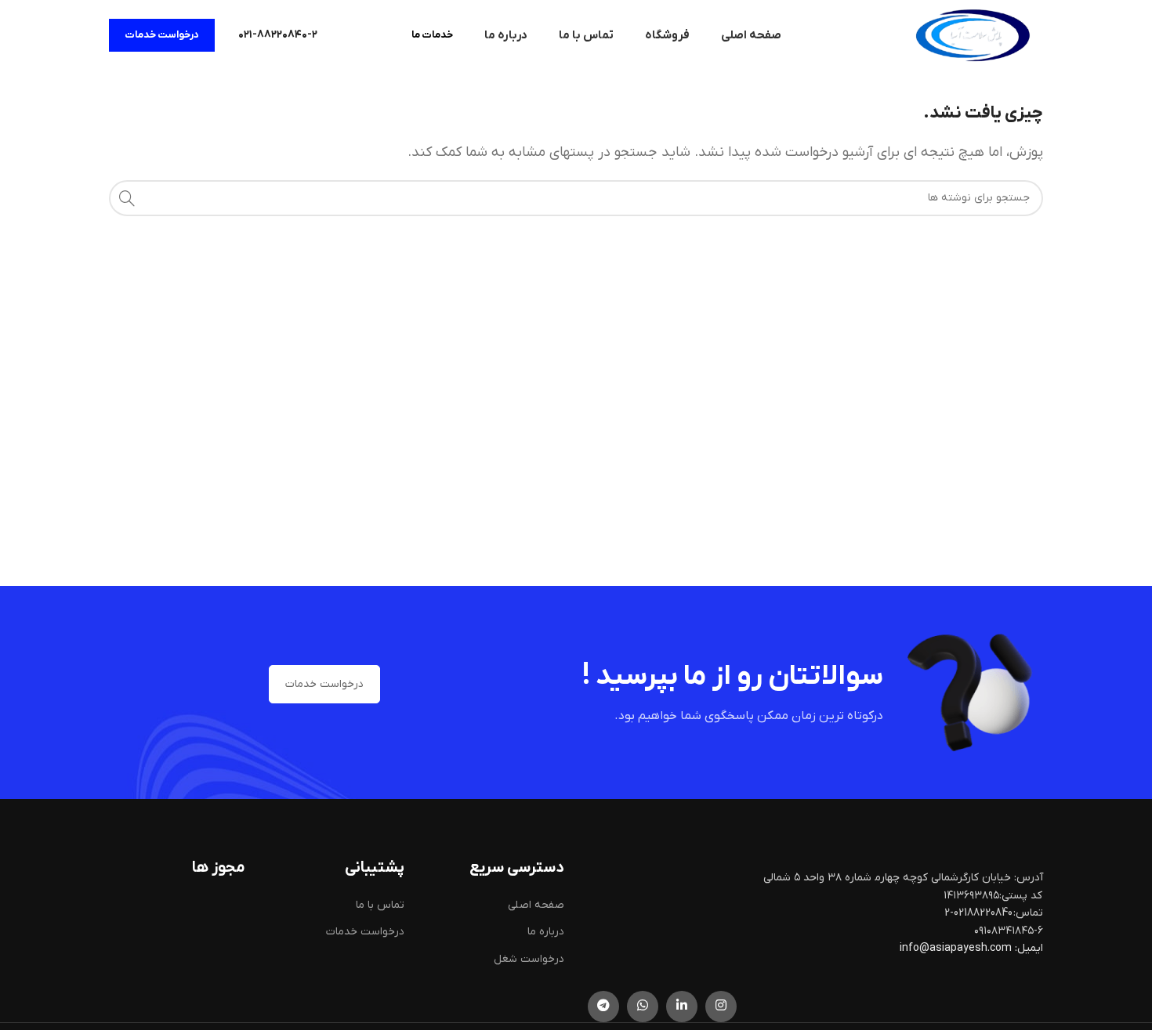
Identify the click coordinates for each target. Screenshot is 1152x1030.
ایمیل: (1029, 948)
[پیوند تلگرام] (603, 1006)
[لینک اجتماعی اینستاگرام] (721, 1006)
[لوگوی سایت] (972, 35)
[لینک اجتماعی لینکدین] (681, 1006)
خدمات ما (432, 35)
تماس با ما (380, 905)
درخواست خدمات (162, 35)
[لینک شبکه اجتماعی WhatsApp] (642, 1006)
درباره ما (545, 931)
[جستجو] (127, 198)
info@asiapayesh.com (957, 948)
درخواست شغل (529, 959)
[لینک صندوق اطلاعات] (277, 35)
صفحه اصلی (536, 905)
